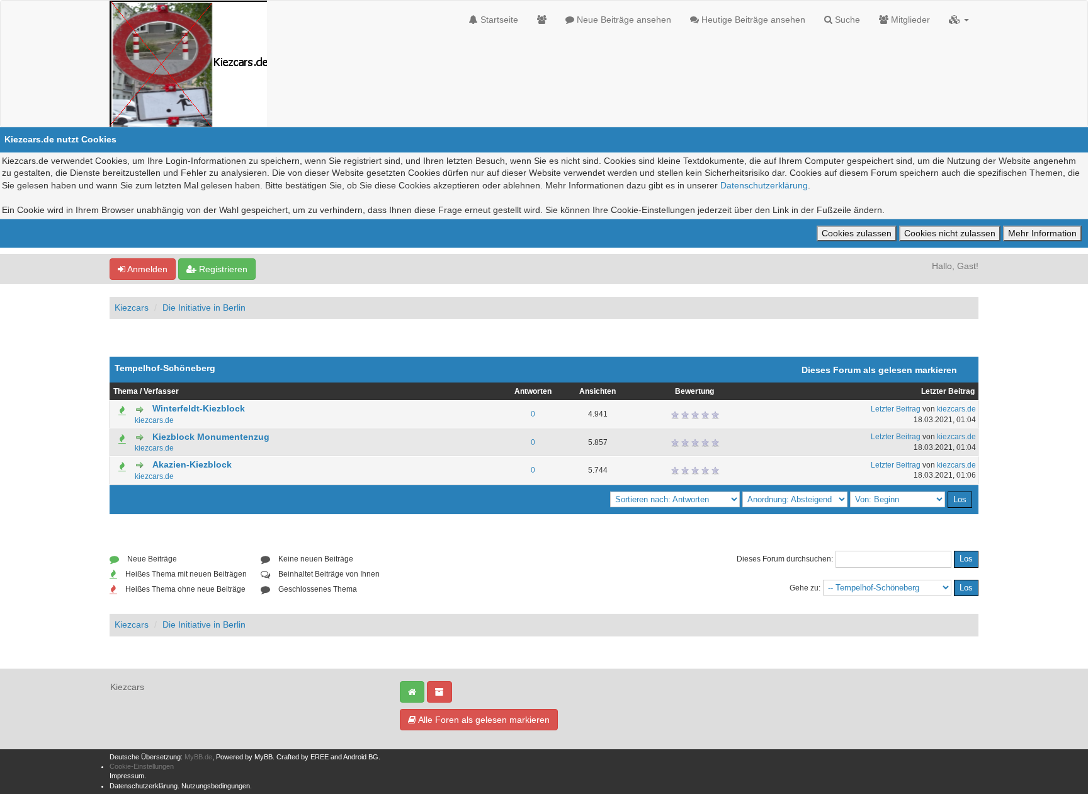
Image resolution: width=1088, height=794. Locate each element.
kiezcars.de (154, 420)
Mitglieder (909, 19)
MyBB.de (198, 757)
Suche (846, 19)
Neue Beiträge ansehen (622, 19)
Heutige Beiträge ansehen (752, 19)
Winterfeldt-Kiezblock (198, 408)
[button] (958, 19)
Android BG (360, 757)
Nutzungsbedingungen (215, 786)
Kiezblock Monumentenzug (210, 437)
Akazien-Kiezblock (192, 464)
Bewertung (694, 391)
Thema (125, 391)
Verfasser (161, 391)
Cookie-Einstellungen (142, 766)
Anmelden (146, 269)
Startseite (498, 19)
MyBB (263, 757)
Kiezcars (132, 307)
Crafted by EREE (302, 757)
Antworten (533, 391)
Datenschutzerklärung (764, 185)
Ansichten (597, 391)
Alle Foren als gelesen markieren (483, 720)
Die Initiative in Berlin (204, 307)
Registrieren (221, 269)
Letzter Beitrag (948, 391)
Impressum (127, 776)
